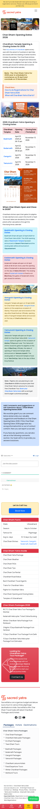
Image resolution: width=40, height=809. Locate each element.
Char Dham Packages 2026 (16, 605)
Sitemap (15, 790)
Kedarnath (8, 148)
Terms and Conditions (12, 792)
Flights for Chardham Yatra (13, 589)
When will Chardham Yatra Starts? (19, 95)
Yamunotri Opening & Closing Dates (18, 331)
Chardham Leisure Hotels (15, 763)
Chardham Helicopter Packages (17, 738)
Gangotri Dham (29, 306)
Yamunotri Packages (13, 758)
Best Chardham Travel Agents (15, 581)
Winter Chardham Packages (16, 769)
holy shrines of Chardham (15, 50)
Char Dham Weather (11, 559)
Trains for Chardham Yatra (13, 585)
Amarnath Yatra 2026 (27, 792)
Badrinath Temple (17, 241)
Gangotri (7, 156)
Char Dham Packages (13, 734)
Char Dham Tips (9, 568)
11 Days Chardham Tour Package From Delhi (20, 634)
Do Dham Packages (13, 741)
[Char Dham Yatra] (12, 12)
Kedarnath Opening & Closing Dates (18, 258)
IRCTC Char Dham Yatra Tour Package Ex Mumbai (19, 610)
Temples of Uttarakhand (12, 598)
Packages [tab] (9, 724)
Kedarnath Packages (13, 752)
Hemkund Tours (11, 773)
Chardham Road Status (12, 577)
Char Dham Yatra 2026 (21, 786)
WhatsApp (33, 799)
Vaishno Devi (8, 794)
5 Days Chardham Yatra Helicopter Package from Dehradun (16, 639)
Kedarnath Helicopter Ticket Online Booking (20, 616)
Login (37, 456)
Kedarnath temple (16, 273)
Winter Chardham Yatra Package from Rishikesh (17, 621)
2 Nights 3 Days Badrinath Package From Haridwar (18, 628)
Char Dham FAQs (9, 564)
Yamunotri (8, 163)
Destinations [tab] (30, 724)
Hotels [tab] (18, 724)
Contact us (8, 790)
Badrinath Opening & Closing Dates (18, 231)
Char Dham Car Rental (11, 572)
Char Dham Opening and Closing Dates (18, 594)
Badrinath (8, 139)
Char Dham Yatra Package (13, 555)
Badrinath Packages (13, 749)
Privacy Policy (23, 790)
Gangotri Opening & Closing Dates (17, 298)
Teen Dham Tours (12, 744)
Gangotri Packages (13, 755)
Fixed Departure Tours (14, 766)
